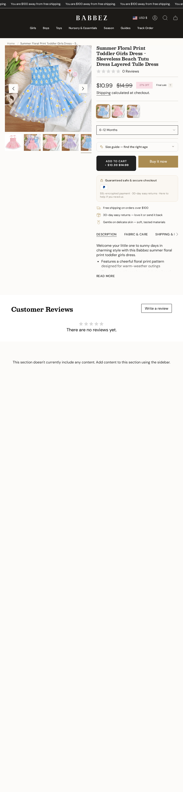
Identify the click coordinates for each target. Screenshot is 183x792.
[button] (33, 28)
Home (11, 43)
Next (83, 88)
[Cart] (175, 18)
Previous (13, 88)
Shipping (103, 92)
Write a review (156, 308)
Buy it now (158, 161)
